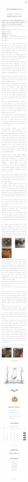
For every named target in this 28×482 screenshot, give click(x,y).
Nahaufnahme (14, 466)
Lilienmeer (14, 469)
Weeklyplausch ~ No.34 (14, 410)
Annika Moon (14, 470)
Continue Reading (14, 360)
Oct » (16, 444)
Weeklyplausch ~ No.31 (14, 412)
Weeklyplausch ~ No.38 (14, 16)
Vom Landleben (14, 464)
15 (24, 435)
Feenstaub (14, 463)
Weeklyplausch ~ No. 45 (14, 418)
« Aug (12, 444)
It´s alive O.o (14, 414)
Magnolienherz (14, 467)
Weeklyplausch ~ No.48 (14, 416)
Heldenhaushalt (14, 462)
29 (24, 439)
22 (24, 437)
